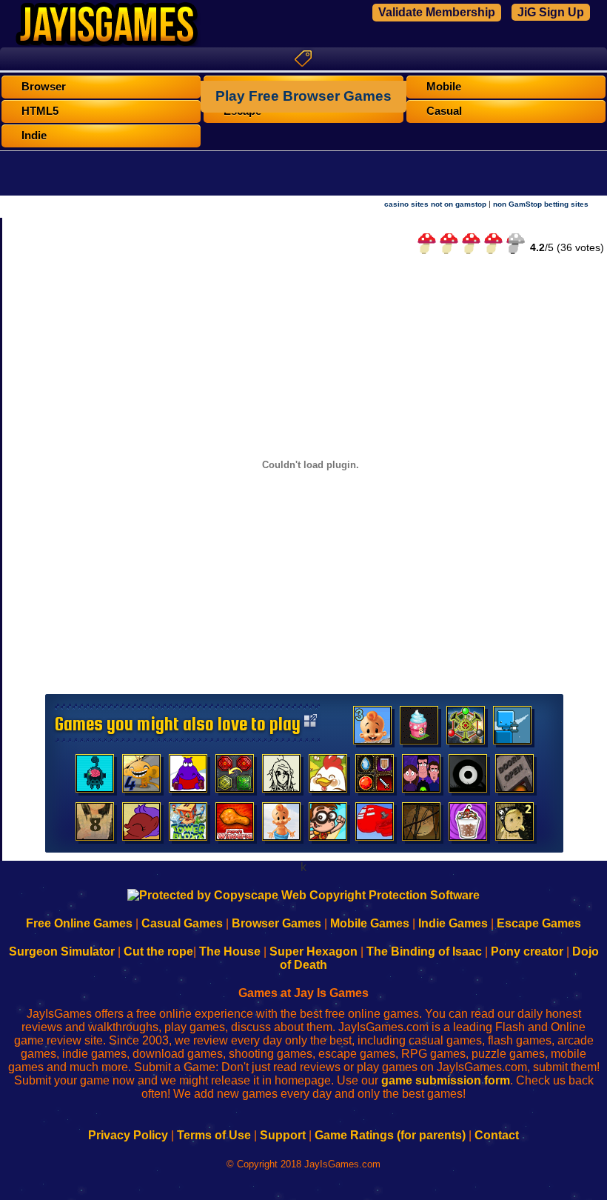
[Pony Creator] (141, 825)
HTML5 (39, 111)
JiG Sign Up (550, 12)
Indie (34, 135)
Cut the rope (158, 951)
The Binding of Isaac (424, 951)
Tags (303, 58)
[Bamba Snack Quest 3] (372, 729)
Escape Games (539, 923)
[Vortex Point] (421, 777)
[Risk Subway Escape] (514, 777)
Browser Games (276, 923)
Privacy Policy (128, 1135)
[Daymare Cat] (281, 777)
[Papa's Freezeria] (468, 825)
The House (230, 951)
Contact (496, 1135)
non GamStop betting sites (540, 204)
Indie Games (453, 923)
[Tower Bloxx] (188, 825)
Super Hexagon (313, 951)
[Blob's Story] (468, 777)
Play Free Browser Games (303, 96)
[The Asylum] (188, 777)
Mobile (443, 87)
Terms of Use (214, 1135)
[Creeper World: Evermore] (465, 729)
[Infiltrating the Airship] (374, 825)
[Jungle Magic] (234, 777)
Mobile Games (369, 923)
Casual (444, 111)
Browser (43, 87)
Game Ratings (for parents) (390, 1135)
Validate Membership (436, 12)
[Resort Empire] (419, 729)
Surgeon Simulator (62, 951)
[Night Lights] (512, 729)
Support (283, 1135)
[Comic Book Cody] (328, 825)
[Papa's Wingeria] (234, 825)
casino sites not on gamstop (435, 204)
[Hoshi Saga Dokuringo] (95, 825)
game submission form (445, 1080)
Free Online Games (79, 923)
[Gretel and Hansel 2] (514, 825)
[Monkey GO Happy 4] (141, 777)
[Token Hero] (374, 777)
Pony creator (527, 951)
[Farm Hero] (328, 777)
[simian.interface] (95, 777)
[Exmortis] (421, 825)
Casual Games (182, 923)
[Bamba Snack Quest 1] (281, 825)
